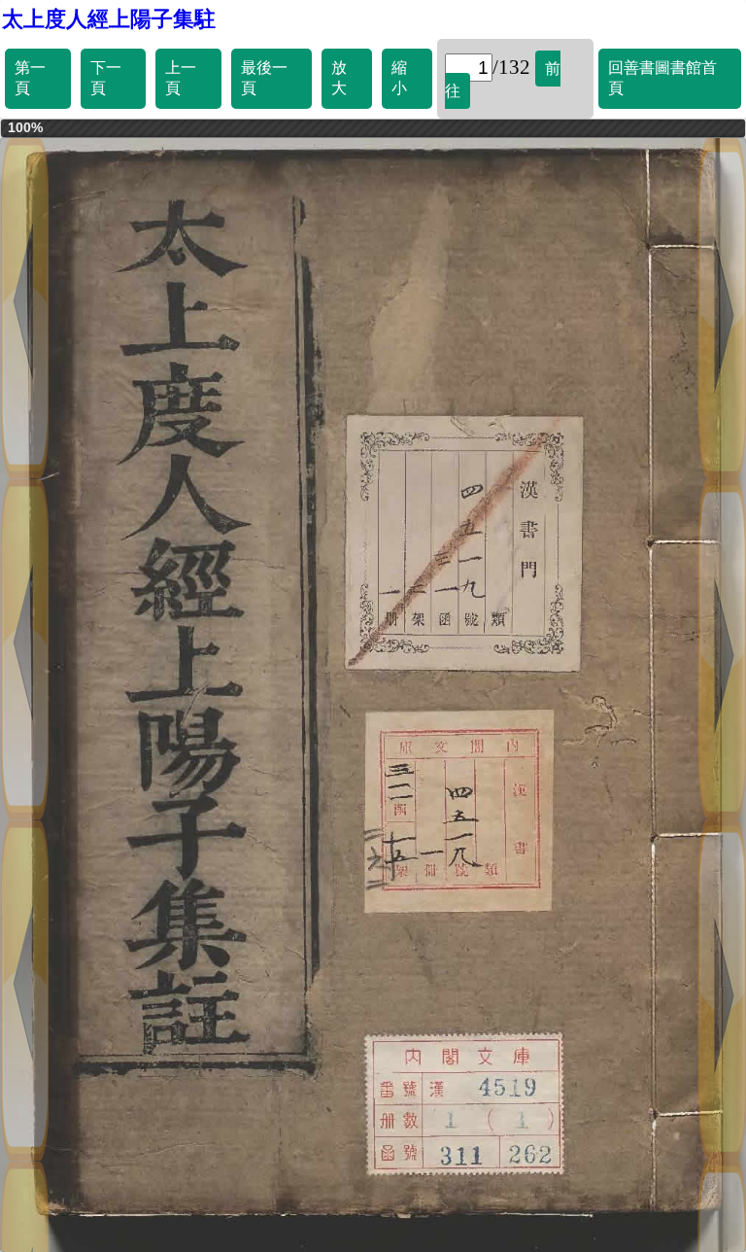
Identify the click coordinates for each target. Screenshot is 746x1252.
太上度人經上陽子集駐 (109, 19)
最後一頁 (264, 77)
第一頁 (30, 77)
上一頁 (180, 77)
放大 (339, 77)
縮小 (399, 77)
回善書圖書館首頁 (662, 77)
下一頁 (105, 77)
